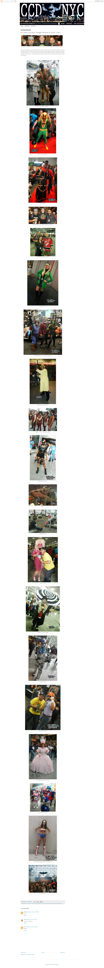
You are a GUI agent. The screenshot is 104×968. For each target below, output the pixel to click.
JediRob (36, 903)
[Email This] (36, 901)
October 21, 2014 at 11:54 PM (33, 911)
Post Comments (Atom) (30, 954)
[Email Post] (34, 901)
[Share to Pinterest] (42, 901)
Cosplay (32, 903)
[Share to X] (39, 901)
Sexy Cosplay (51, 903)
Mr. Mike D (39, 903)
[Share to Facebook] (41, 901)
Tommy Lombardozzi (58, 903)
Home (22, 26)
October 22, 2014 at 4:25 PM (31, 926)
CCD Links (33, 26)
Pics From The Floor (45, 903)
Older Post (63, 952)
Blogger (57, 964)
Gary (25, 926)
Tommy (25, 911)
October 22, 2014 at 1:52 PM (31, 919)
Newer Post (23, 952)
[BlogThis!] (38, 901)
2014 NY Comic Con (27, 903)
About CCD (27, 26)
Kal (24, 919)
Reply (25, 915)
